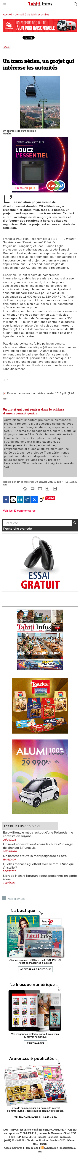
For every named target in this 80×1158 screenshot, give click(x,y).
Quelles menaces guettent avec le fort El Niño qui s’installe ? (38, 865)
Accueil (7, 14)
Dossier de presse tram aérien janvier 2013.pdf (36, 393)
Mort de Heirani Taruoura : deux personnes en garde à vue (40, 877)
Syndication (51, 1148)
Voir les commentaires (19, 510)
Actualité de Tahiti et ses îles (32, 14)
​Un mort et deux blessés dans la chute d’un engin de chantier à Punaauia (38, 845)
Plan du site (31, 1148)
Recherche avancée (17, 528)
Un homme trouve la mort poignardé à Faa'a (35, 856)
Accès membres (13, 1148)
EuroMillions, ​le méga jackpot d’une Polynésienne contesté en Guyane (38, 834)
